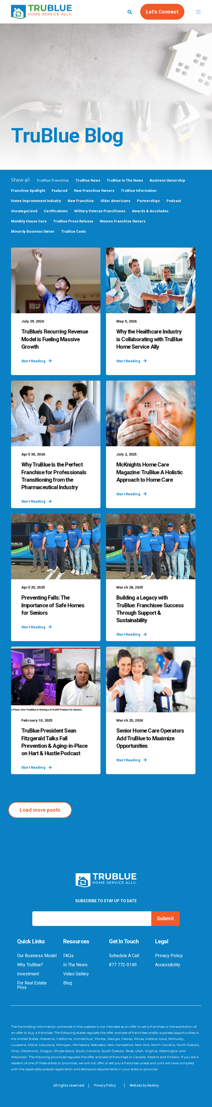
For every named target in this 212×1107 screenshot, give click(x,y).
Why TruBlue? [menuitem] (30, 965)
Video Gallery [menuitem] (76, 974)
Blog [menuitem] (67, 983)
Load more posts (40, 810)
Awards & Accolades (150, 211)
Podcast (173, 201)
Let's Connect (162, 11)
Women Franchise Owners (122, 221)
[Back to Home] (41, 15)
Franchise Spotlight (28, 191)
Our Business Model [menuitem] (37, 956)
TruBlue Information (139, 191)
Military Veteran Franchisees (99, 211)
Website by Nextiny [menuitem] (144, 1085)
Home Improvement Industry (36, 201)
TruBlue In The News (125, 180)
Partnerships (148, 201)
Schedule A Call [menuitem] (124, 956)
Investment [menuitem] (28, 974)
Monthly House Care (29, 221)
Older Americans (115, 201)
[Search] (130, 11)
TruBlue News (88, 180)
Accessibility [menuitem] (167, 965)
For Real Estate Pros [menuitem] (32, 985)
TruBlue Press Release (73, 221)
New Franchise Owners (94, 191)
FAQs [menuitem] (68, 956)
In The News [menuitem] (75, 965)
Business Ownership (167, 180)
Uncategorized (24, 211)
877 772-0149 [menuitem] (123, 965)
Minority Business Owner (33, 231)
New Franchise (81, 201)
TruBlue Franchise (52, 180)
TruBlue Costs (73, 231)
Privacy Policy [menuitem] (169, 956)
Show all (20, 180)
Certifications (56, 211)
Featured (59, 191)
